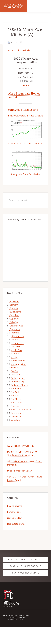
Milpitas (14, 357)
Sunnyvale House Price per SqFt (25, 143)
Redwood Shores (19, 385)
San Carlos (16, 392)
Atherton (14, 301)
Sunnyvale (16, 413)
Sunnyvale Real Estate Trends (25, 115)
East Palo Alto (16, 326)
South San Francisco (21, 409)
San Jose (15, 395)
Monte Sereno (18, 361)
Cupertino (14, 319)
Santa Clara (16, 402)
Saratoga (15, 406)
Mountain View (18, 364)
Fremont (15, 333)
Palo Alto (15, 374)
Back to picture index (19, 50)
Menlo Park (16, 350)
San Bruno (16, 388)
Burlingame (15, 312)
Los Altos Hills (17, 343)
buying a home (14, 506)
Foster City (14, 329)
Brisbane (13, 308)
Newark (15, 367)
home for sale (14, 512)
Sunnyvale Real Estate (23, 110)
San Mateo (16, 399)
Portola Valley (18, 378)
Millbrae (15, 354)
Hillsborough (17, 336)
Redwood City (18, 381)
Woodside (16, 420)
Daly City (13, 322)
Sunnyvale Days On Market (25, 174)
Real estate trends (16, 524)
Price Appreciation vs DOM (20, 471)
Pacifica (14, 371)
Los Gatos (15, 347)
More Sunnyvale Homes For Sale (24, 95)
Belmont (13, 305)
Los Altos (15, 340)
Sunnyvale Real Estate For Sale (13, 6)
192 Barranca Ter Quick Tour (21, 446)
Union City (16, 416)
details (25, 85)
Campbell (14, 315)
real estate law (14, 518)
